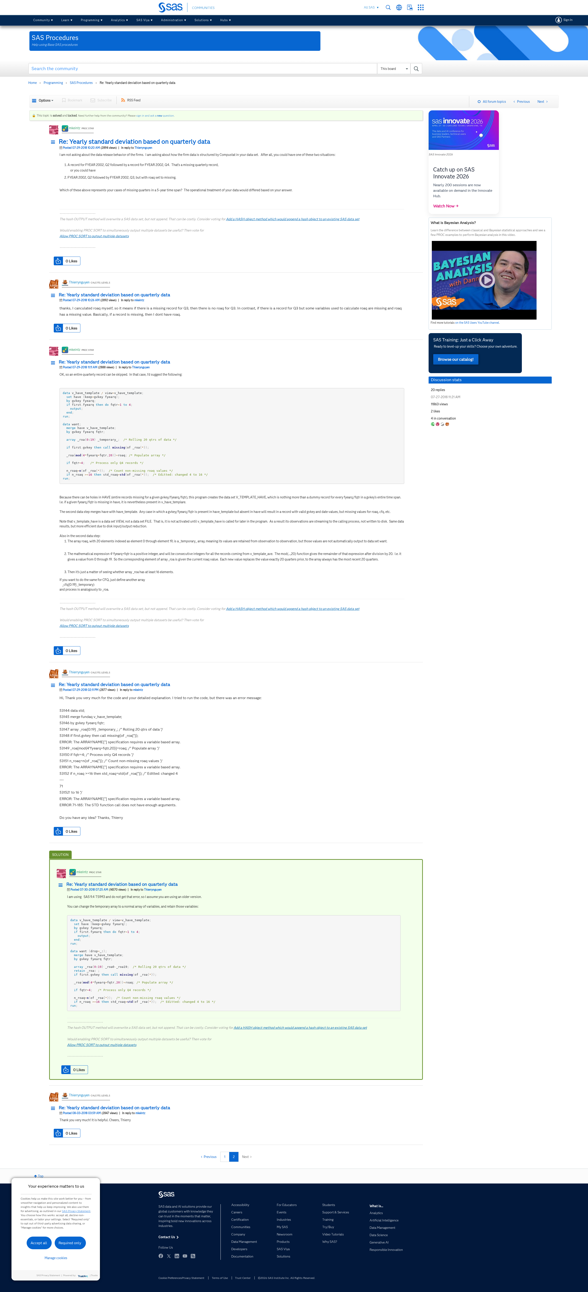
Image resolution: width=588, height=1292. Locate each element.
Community (41, 20)
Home (32, 83)
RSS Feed (134, 100)
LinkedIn (177, 1256)
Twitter (169, 1256)
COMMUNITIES (203, 8)
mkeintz (74, 128)
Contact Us (410, 7)
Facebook (160, 1256)
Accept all (39, 1243)
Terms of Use (220, 1278)
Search (388, 7)
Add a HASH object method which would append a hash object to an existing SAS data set (292, 219)
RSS (193, 1256)
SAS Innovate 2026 (441, 154)
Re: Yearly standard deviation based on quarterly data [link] (137, 83)
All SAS (369, 7)
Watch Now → (445, 206)
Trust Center (243, 1278)
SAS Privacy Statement (76, 1211)
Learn (65, 20)
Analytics (118, 20)
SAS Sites (421, 7)
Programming (90, 20)
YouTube (185, 1256)
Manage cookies (56, 1258)
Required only (70, 1243)
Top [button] (40, 1176)
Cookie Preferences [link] (170, 1278)
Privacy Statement (193, 1278)
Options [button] (45, 100)
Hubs (224, 20)
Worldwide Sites (399, 7)
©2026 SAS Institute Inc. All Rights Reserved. (286, 1278)
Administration (172, 20)
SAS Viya (143, 20)
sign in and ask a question (155, 115)
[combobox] (225, 68)
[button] (54, 142)
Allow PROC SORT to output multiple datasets (94, 236)
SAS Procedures (81, 83)
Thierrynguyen (143, 147)
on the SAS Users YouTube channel (477, 322)
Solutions (202, 20)
